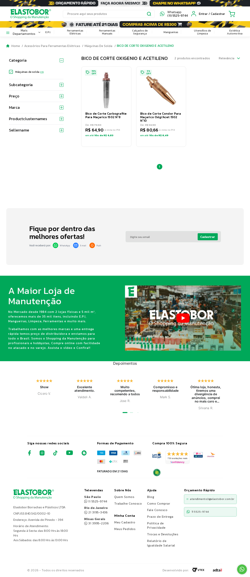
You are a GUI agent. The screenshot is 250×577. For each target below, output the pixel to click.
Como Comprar (158, 503)
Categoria (18, 60)
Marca (14, 107)
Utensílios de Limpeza (202, 32)
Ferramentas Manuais (107, 32)
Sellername (19, 130)
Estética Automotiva (235, 32)
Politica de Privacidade (156, 525)
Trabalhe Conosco (128, 503)
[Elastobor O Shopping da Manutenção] (27, 13)
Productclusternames (28, 119)
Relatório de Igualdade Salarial (161, 543)
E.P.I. (48, 32)
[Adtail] (217, 571)
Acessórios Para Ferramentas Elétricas (52, 45)
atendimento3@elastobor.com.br (212, 499)
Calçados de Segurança (140, 32)
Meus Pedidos (124, 529)
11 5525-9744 (95, 499)
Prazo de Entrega (160, 516)
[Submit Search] (149, 14)
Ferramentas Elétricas (75, 32)
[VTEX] (198, 571)
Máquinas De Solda (98, 45)
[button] (106, 107)
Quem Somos (124, 496)
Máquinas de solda (29, 72)
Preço (14, 96)
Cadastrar (207, 236)
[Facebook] (29, 454)
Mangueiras (170, 32)
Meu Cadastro (124, 522)
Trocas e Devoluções (162, 534)
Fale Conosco (157, 510)
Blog (150, 496)
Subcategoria (21, 85)
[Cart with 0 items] (232, 14)
